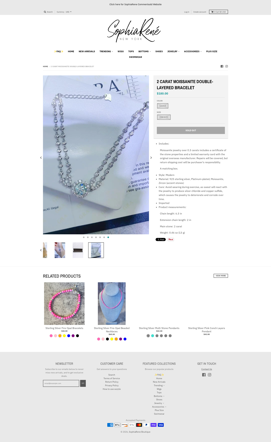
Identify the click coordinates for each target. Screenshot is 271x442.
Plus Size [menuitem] (211, 51)
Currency (60, 12)
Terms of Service (112, 378)
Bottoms (158, 396)
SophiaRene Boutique (139, 431)
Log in (186, 12)
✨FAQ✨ (159, 374)
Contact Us (206, 369)
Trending (158, 385)
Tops (159, 392)
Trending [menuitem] (105, 51)
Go (83, 383)
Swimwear (159, 413)
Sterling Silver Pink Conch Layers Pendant (206, 329)
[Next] (151, 157)
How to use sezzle (112, 389)
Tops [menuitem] (131, 51)
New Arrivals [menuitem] (87, 51)
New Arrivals (159, 381)
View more (221, 276)
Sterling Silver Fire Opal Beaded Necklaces (112, 329)
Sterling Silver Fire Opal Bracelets (64, 328)
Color (159, 101)
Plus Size (159, 410)
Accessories (158, 406)
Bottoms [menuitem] (143, 51)
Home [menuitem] (71, 51)
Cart (220, 12)
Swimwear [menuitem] (135, 57)
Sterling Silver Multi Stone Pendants (159, 328)
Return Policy (111, 381)
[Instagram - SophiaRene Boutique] (226, 66)
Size (159, 112)
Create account (199, 12)
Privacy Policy (112, 385)
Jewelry (158, 403)
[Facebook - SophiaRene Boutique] (222, 66)
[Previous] (41, 157)
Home (45, 66)
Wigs (159, 389)
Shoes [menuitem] (159, 51)
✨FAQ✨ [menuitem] (58, 51)
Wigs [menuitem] (121, 51)
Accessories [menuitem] (191, 51)
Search (111, 374)
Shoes (159, 399)
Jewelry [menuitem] (172, 51)
